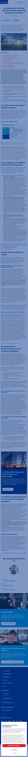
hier (15, 742)
